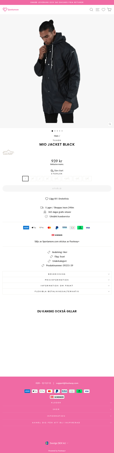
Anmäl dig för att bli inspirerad (56, 422)
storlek (57, 174)
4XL (78, 178)
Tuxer (57, 140)
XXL (56, 178)
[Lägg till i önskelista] (6, 320)
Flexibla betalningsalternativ (57, 291)
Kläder (56, 402)
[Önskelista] (103, 9)
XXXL (67, 178)
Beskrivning (57, 274)
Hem (56, 136)
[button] (57, 170)
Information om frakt (57, 285)
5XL (87, 178)
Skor (56, 409)
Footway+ (74, 241)
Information (56, 416)
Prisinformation (57, 280)
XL (47, 178)
